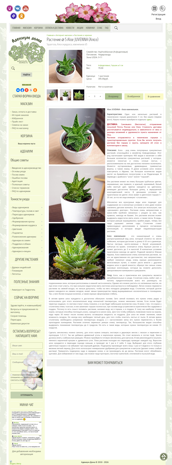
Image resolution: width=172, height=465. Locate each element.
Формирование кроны (23, 221)
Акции (80, 27)
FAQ (106, 27)
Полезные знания (26, 282)
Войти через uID (26, 84)
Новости (70, 27)
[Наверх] (164, 457)
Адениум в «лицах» (21, 251)
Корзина (38, 27)
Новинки (90, 27)
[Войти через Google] (31, 90)
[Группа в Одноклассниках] (21, 16)
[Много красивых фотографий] (10, 8)
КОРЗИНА (26, 136)
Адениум (26, 151)
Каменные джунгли (20, 323)
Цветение (17, 229)
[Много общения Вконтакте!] (17, 8)
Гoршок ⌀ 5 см (117, 65)
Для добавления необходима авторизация (26, 453)
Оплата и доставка (54, 27)
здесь (149, 120)
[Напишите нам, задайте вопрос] (162, 8)
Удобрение (17, 218)
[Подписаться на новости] (154, 8)
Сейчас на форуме (26, 297)
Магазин (27, 27)
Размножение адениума (24, 236)
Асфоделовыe (104, 65)
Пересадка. (16, 319)
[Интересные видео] (25, 8)
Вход (158, 18)
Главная (16, 27)
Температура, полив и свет (25, 211)
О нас (99, 27)
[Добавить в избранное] (133, 96)
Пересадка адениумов (23, 214)
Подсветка (17, 232)
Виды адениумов (20, 207)
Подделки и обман (21, 244)
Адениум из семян (21, 240)
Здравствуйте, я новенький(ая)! (26, 305)
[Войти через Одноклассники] (35, 90)
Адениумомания (20, 247)
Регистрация (158, 14)
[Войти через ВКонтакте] (18, 90)
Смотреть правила (19, 380)
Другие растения (26, 259)
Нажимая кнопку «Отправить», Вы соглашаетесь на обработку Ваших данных (26, 377)
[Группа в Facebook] (13, 16)
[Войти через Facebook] (22, 90)
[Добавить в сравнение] (154, 96)
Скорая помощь (18, 316)
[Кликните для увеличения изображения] (65, 66)
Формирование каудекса (24, 225)
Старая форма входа (27, 96)
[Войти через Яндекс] (26, 90)
